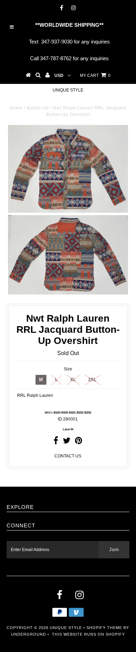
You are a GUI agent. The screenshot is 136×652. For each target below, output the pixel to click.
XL (73, 379)
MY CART (95, 75)
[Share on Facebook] (55, 442)
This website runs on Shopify (88, 634)
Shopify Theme (104, 628)
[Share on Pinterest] (78, 442)
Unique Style (68, 90)
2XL (92, 379)
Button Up (38, 107)
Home (16, 107)
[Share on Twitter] (66, 442)
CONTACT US (67, 456)
